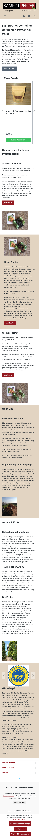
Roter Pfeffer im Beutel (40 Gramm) (18, 112)
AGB (7, 787)
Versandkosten (8, 796)
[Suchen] (23, 16)
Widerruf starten (19, 802)
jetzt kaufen (8, 203)
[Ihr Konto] (29, 16)
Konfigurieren (20, 829)
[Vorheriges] (2, 110)
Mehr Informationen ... (19, 819)
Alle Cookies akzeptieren (20, 834)
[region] (18, 110)
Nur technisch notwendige (20, 823)
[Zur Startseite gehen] (19, 7)
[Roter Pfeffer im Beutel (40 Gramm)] (18, 94)
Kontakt (14, 787)
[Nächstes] (34, 110)
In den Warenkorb (18, 140)
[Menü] (4, 16)
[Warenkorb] (34, 16)
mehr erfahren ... (10, 69)
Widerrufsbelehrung (26, 787)
